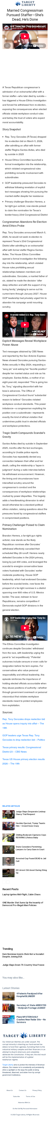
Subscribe (16, 1096)
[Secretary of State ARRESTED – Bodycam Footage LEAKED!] (8, 1008)
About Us (10, 1090)
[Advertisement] (25, 67)
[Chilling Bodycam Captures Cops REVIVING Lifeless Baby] (8, 838)
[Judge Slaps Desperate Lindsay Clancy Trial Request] (8, 814)
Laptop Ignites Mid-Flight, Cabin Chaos (21, 894)
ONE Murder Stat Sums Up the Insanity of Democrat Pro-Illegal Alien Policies (22, 904)
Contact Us (22, 1090)
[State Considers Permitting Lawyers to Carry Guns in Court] (8, 849)
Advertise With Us (24, 1102)
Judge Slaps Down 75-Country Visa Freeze (23, 965)
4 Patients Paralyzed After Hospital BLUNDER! (30, 994)
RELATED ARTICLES (11, 806)
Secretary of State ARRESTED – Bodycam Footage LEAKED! (31, 1006)
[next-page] (7, 881)
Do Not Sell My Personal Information (25, 1109)
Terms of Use (30, 1096)
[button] (4, 3)
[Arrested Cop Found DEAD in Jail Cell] (8, 861)
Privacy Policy (37, 1090)
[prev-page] (3, 881)
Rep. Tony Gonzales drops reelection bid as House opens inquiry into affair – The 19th (23, 723)
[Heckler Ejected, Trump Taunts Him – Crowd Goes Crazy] (8, 826)
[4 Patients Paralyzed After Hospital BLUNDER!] (8, 996)
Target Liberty (7, 1064)
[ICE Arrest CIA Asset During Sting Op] (8, 873)
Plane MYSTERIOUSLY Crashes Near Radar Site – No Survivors (31, 1019)
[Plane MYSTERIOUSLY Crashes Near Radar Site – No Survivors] (8, 1019)
